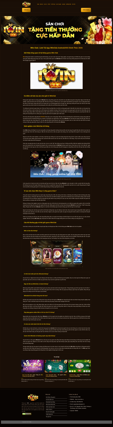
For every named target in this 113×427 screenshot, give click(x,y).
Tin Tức (73, 4)
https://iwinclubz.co (79, 399)
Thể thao (53, 4)
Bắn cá (41, 4)
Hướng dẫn (68, 4)
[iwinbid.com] (28, 4)
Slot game (58, 4)
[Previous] (22, 368)
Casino (63, 4)
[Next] (90, 368)
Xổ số (49, 4)
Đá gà (45, 4)
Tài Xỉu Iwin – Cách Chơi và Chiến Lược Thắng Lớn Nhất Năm (79, 375)
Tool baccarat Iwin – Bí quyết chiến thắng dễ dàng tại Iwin (56, 375)
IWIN (38, 4)
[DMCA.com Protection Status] (26, 414)
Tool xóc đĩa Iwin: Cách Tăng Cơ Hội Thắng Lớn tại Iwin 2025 (32, 375)
